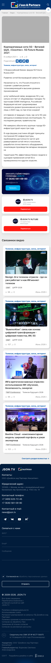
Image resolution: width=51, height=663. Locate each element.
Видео (12, 13)
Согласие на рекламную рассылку (16, 627)
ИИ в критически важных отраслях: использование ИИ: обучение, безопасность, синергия (24, 384)
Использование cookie (11, 612)
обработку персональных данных (33, 576)
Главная (5, 13)
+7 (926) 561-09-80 (16, 178)
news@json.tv (12, 182)
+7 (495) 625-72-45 (12, 499)
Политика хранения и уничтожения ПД (18, 619)
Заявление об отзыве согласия (15, 624)
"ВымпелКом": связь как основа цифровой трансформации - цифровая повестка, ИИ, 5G (22, 332)
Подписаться (25, 209)
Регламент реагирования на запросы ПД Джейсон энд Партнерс (25, 616)
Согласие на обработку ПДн (14, 622)
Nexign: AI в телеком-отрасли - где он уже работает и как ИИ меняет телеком (26, 280)
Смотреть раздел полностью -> (35, 458)
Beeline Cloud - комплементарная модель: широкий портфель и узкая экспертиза (25, 437)
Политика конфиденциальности (15, 610)
